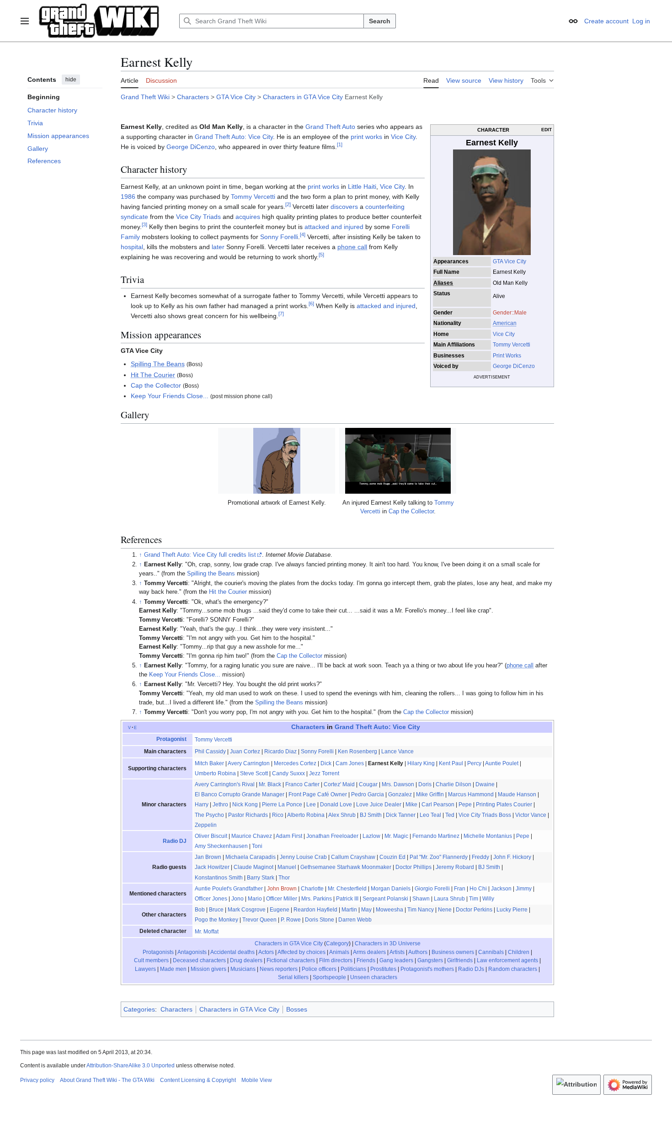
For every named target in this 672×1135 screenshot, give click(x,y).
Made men (173, 969)
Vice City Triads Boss (485, 815)
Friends (366, 960)
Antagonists (192, 952)
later (218, 246)
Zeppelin (206, 825)
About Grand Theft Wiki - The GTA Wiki (107, 1080)
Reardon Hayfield (315, 909)
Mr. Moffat (207, 931)
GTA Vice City (236, 97)
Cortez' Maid (339, 784)
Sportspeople (329, 977)
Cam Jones (350, 763)
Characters (193, 97)
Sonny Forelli (279, 236)
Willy (488, 898)
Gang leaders (396, 960)
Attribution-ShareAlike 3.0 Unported (130, 1065)
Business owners (453, 952)
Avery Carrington (249, 763)
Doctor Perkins (474, 909)
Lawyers (145, 969)
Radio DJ (175, 841)
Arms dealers (369, 952)
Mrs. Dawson (398, 784)
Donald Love (336, 804)
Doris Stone (319, 920)
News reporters (279, 969)
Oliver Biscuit (211, 836)
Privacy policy (37, 1080)
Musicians (243, 969)
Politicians (353, 969)
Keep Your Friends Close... (169, 396)
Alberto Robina (306, 815)
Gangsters (430, 960)
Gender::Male (510, 312)
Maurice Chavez (251, 836)
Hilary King (421, 763)
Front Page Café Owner (317, 794)
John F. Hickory (512, 857)
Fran (459, 888)
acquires (247, 216)
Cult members (151, 960)
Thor (284, 877)
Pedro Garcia (367, 794)
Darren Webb (355, 920)
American (505, 323)
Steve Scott (254, 773)
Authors (417, 952)
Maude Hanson (517, 794)
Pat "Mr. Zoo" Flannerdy (439, 857)
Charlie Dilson (453, 784)
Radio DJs (471, 969)
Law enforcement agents (507, 960)
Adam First (289, 836)
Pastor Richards (248, 815)
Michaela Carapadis (250, 857)
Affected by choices (301, 952)
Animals (339, 952)
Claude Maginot (253, 867)
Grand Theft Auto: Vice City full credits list (200, 555)
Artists (397, 952)
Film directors (335, 960)
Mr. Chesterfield (347, 888)
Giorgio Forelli (432, 888)
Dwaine (485, 784)
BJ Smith (371, 815)
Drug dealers (246, 960)
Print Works (507, 355)
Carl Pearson (437, 804)
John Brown (282, 888)
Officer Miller (281, 898)
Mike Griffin (430, 794)
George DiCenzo (514, 366)
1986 (128, 196)
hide (70, 79)
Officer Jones (211, 898)
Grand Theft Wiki (145, 97)
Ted (449, 815)
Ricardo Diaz (280, 751)
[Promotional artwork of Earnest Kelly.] (276, 461)
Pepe (465, 804)
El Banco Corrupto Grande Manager (239, 794)
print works (366, 136)
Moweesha (389, 909)
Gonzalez (400, 794)
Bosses (296, 1009)
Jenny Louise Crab (303, 857)
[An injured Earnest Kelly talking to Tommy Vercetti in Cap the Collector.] (397, 461)
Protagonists (158, 952)
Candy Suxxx (288, 773)
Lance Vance (397, 751)
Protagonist (171, 739)
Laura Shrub (449, 898)
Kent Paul (451, 763)
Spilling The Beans (158, 364)
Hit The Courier (153, 374)
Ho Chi (478, 888)
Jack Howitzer (212, 867)
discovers (344, 206)
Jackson (501, 888)
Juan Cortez (245, 751)
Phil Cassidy (210, 751)
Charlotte (312, 888)
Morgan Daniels (391, 888)
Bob (200, 909)
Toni (257, 846)
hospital (132, 246)
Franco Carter (302, 784)
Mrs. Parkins (316, 898)
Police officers (319, 969)
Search (379, 21)
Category (337, 943)
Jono (237, 898)
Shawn (421, 898)
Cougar (368, 784)
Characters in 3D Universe (388, 943)
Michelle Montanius (488, 836)
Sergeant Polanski (385, 898)
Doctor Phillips (413, 867)
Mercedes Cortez (295, 763)
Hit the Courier (228, 592)
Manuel (286, 867)
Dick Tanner (401, 815)
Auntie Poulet (501, 763)
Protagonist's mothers (427, 969)
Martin (349, 909)
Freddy (480, 857)
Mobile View (256, 1080)
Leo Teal (430, 815)
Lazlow (371, 836)
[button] (24, 21)
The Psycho (209, 815)
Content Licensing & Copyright (198, 1080)
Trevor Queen (259, 920)
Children (518, 952)
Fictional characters (291, 960)
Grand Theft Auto (330, 126)
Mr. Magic (396, 836)
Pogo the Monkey (216, 920)
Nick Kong (245, 804)
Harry (201, 804)
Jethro (220, 804)
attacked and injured (333, 226)
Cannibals (491, 952)
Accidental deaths (232, 952)
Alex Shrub (342, 815)
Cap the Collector (156, 385)
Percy (474, 763)
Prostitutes (383, 969)
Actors (266, 952)
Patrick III (347, 898)
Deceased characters (199, 960)
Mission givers (208, 969)
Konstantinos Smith (219, 877)
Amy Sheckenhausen (221, 846)
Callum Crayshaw (353, 857)
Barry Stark (260, 877)
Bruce (216, 909)
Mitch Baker (209, 763)
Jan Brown (208, 857)
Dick (325, 763)
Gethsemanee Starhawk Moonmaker (345, 867)
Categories (139, 1009)
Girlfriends (460, 960)
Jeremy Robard (455, 867)
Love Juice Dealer (378, 804)
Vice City (504, 334)
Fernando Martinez (435, 836)
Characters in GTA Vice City (303, 97)
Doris (425, 784)
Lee (311, 804)
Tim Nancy (420, 909)
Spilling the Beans (211, 573)
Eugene (279, 909)
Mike (411, 804)
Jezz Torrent (324, 773)
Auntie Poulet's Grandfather (229, 888)
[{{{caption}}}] (492, 201)
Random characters (512, 969)
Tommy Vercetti (511, 344)
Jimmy (524, 888)
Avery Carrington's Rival (225, 784)
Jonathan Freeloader (332, 836)
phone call (352, 246)
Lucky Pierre (512, 909)
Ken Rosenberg (357, 751)
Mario (255, 898)
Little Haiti (362, 186)
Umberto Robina (215, 773)
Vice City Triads (198, 216)
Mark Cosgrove (247, 909)
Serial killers (293, 977)
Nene (445, 909)
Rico (277, 815)
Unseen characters (373, 977)
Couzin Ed (392, 857)
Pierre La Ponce (282, 804)
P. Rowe (291, 920)
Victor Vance (530, 815)
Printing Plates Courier (504, 804)
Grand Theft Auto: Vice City (234, 136)
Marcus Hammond (471, 794)
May (366, 909)
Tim (473, 898)
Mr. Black (270, 784)
